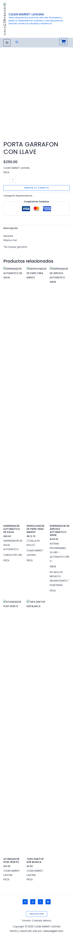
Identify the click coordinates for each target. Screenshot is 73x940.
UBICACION (37, 914)
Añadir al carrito (36, 187)
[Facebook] (48, 901)
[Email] (25, 901)
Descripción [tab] (10, 228)
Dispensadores (24, 195)
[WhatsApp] (40, 901)
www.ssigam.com (53, 931)
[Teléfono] (32, 901)
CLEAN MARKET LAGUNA (26, 14)
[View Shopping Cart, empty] (63, 41)
